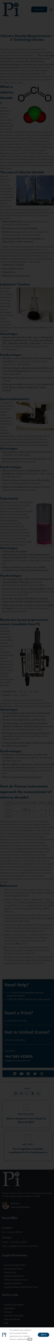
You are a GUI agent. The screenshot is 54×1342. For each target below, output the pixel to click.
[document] (27, 671)
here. (30, 1339)
